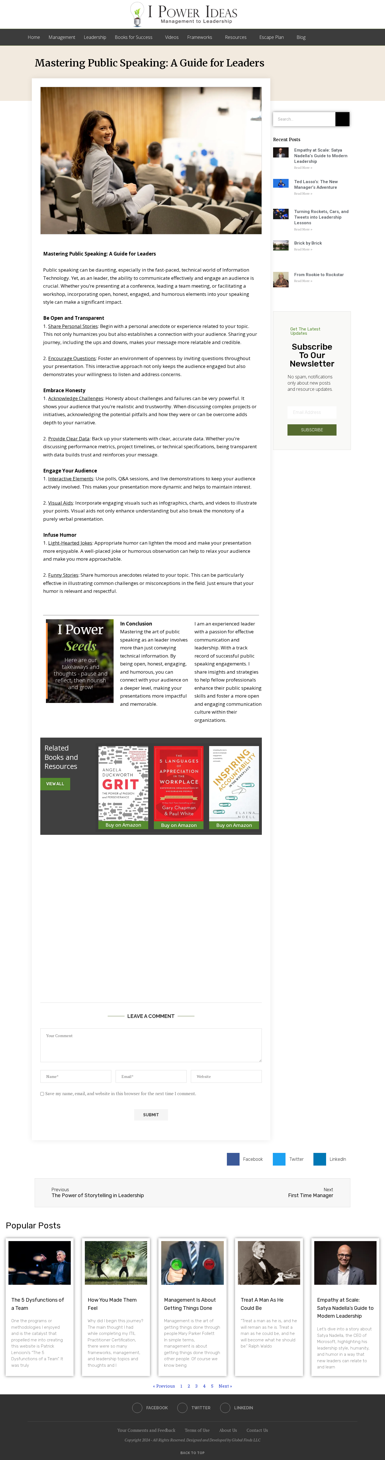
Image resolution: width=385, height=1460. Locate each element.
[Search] (354, 37)
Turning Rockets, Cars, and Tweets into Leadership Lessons (321, 217)
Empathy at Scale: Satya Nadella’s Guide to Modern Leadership (321, 156)
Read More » (303, 168)
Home (34, 37)
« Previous (164, 1386)
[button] (55, 784)
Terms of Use (197, 1430)
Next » (225, 1386)
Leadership (95, 37)
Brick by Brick (308, 243)
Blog (301, 37)
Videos (172, 37)
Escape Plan (271, 37)
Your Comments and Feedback (146, 1430)
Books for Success (133, 37)
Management (61, 37)
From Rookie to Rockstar (319, 274)
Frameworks (199, 37)
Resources (236, 37)
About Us (228, 1430)
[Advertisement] (151, 929)
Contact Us (257, 1430)
